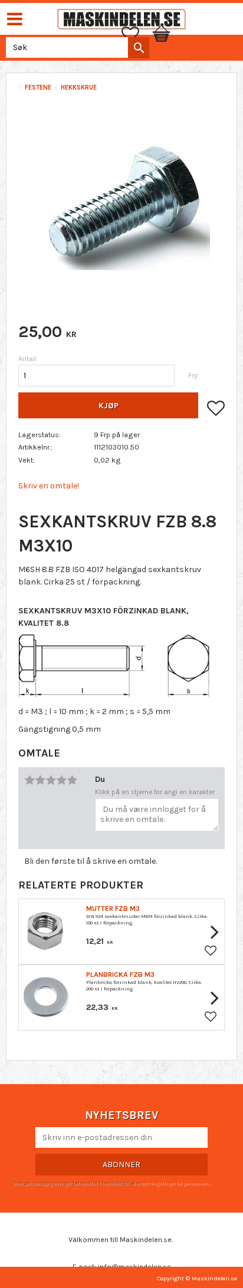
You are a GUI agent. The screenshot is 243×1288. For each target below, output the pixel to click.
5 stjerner (72, 780)
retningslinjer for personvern (175, 1183)
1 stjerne (29, 780)
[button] (136, 34)
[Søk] (138, 47)
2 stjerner (40, 780)
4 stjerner (61, 780)
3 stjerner (50, 780)
